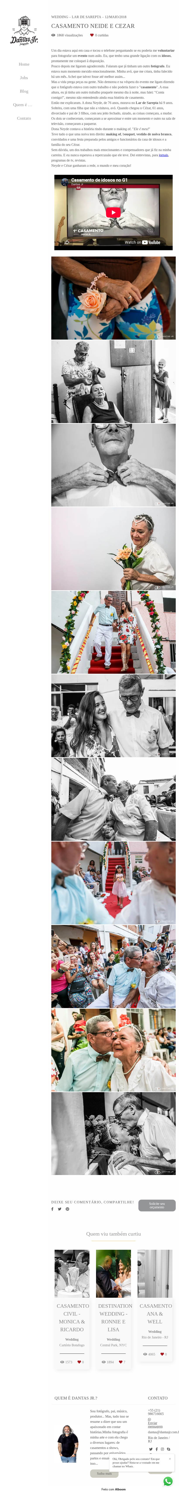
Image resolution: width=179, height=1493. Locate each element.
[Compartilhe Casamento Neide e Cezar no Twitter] (59, 1209)
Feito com (114, 1489)
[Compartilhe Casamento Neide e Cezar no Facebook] (52, 1209)
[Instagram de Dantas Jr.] (162, 1449)
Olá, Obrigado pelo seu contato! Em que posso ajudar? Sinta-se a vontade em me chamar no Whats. (136, 1462)
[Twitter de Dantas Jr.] (151, 1449)
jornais (163, 155)
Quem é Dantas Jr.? (27, 104)
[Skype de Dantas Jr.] (168, 1449)
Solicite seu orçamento (157, 1205)
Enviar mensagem (155, 1424)
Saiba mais (104, 1473)
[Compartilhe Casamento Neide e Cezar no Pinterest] (67, 1209)
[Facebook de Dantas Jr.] (157, 1449)
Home (24, 64)
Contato (24, 118)
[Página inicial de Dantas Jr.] (24, 31)
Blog (24, 91)
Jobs (24, 77)
